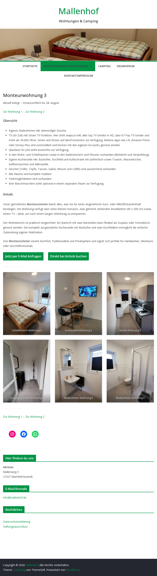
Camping (104, 66)
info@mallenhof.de (14, 497)
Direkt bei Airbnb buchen (68, 256)
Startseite (30, 66)
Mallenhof (78, 11)
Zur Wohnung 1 (12, 111)
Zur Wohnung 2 (34, 111)
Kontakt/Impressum (78, 75)
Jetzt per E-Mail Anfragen (23, 256)
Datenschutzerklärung (16, 521)
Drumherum (126, 66)
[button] (90, 66)
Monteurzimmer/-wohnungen (66, 66)
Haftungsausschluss (15, 526)
